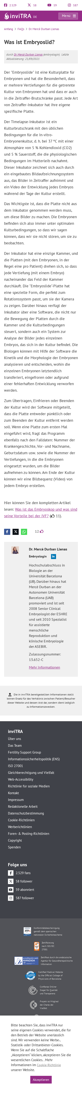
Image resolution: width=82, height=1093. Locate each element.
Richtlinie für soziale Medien (29, 786)
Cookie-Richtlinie (49, 1065)
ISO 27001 (15, 766)
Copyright (15, 840)
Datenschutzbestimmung (26, 813)
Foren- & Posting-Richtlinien (28, 833)
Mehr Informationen (44, 667)
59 (55, 5)
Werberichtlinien (20, 827)
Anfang (8, 29)
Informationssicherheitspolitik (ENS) (34, 759)
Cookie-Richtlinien (21, 820)
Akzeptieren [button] (41, 1080)
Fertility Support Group (24, 752)
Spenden (14, 847)
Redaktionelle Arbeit (23, 806)
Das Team (15, 745)
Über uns (14, 738)
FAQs (21, 29)
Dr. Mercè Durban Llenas (44, 29)
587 (75, 5)
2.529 (12, 5)
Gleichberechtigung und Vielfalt (31, 772)
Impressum (16, 799)
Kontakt (13, 793)
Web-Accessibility (20, 779)
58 (34, 5)
